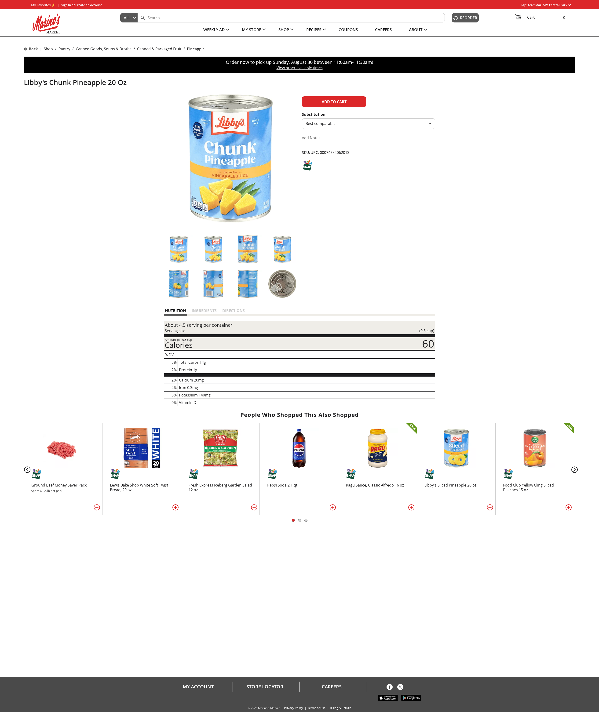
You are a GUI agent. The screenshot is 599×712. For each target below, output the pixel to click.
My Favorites (41, 5)
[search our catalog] (143, 17)
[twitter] (400, 687)
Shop (48, 48)
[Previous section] (23, 469)
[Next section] (575, 469)
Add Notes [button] (311, 137)
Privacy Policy (293, 708)
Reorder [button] (468, 17)
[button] (553, 5)
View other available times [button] (300, 67)
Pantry (64, 48)
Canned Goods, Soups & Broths (103, 48)
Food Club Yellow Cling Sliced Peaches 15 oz (528, 487)
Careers (332, 687)
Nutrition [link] (175, 310)
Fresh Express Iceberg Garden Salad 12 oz (220, 487)
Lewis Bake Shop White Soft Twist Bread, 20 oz (139, 487)
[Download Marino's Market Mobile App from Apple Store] (388, 697)
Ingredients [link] (204, 310)
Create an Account (88, 5)
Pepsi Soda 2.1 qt (282, 485)
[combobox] (129, 17)
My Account (198, 687)
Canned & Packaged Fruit (159, 48)
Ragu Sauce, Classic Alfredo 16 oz (375, 485)
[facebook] (390, 687)
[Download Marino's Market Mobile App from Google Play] (411, 697)
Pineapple (196, 48)
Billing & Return (340, 708)
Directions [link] (233, 310)
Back (33, 48)
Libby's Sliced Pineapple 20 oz (450, 485)
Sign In (66, 5)
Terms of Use (316, 708)
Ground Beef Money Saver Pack (59, 485)
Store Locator (264, 687)
